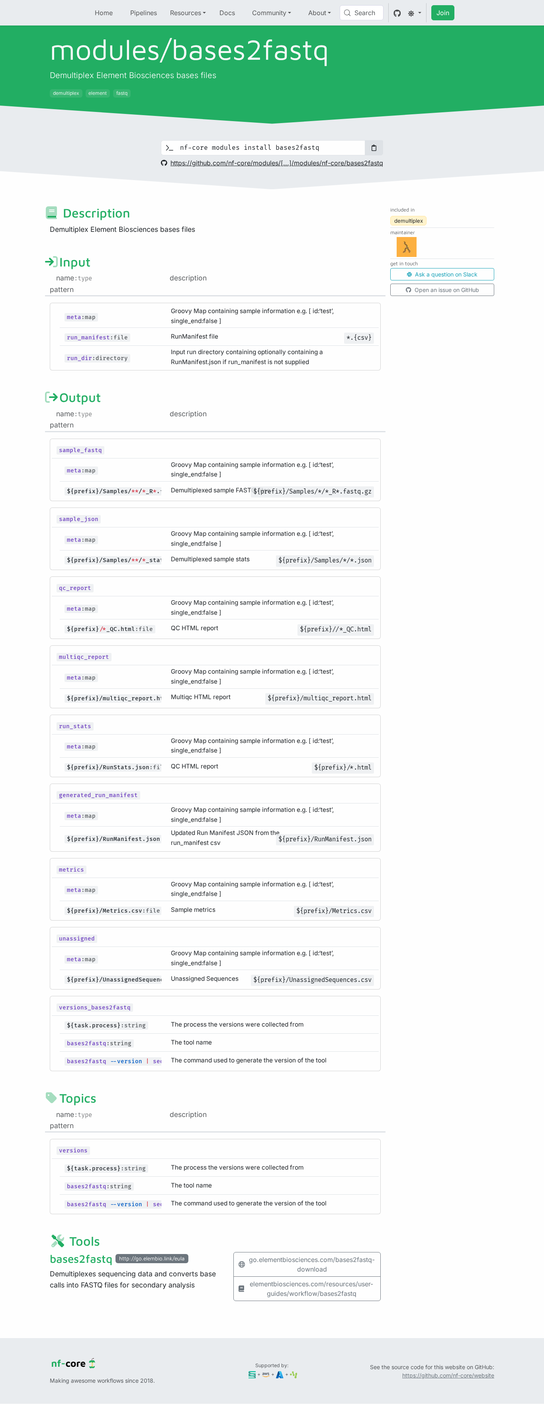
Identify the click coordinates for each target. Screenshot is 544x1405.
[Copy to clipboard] (374, 147)
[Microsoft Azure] (280, 1374)
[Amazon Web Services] (266, 1374)
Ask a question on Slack (445, 274)
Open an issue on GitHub (446, 289)
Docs (227, 13)
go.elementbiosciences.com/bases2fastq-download (312, 1264)
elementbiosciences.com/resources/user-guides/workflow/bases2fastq (311, 1288)
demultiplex (408, 221)
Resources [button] (185, 13)
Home (104, 13)
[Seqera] (252, 1374)
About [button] (317, 13)
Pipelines (143, 13)
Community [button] (269, 13)
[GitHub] (397, 13)
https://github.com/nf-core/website (448, 1375)
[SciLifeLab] (293, 1374)
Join (442, 13)
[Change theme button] (414, 13)
